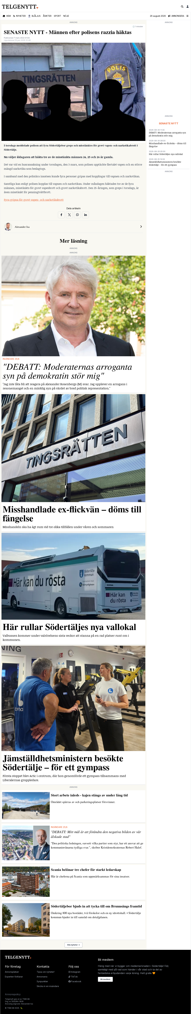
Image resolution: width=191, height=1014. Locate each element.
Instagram (75, 972)
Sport (57, 16)
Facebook (76, 981)
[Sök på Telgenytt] (182, 6)
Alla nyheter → (73, 945)
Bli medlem (105, 979)
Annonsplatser (12, 972)
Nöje (66, 16)
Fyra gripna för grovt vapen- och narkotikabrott (34, 199)
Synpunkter (42, 981)
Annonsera (42, 976)
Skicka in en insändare (48, 986)
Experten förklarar (14, 976)
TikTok (74, 976)
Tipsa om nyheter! (45, 972)
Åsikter (47, 16)
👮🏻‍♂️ (34, 16)
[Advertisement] (169, 69)
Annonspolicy (13, 994)
